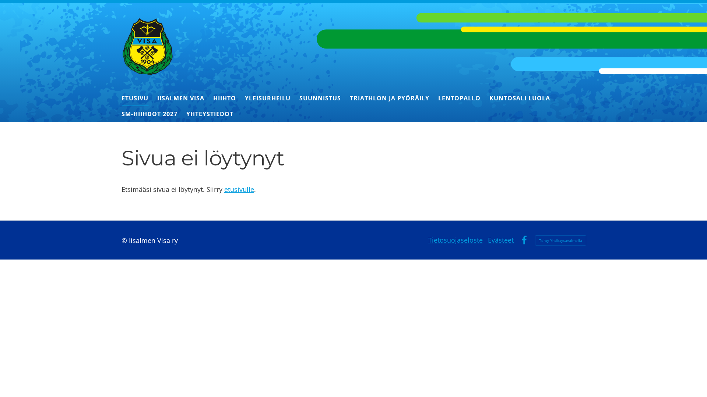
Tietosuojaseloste (455, 240)
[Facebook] (524, 240)
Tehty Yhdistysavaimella (560, 240)
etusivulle (239, 189)
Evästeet (501, 240)
